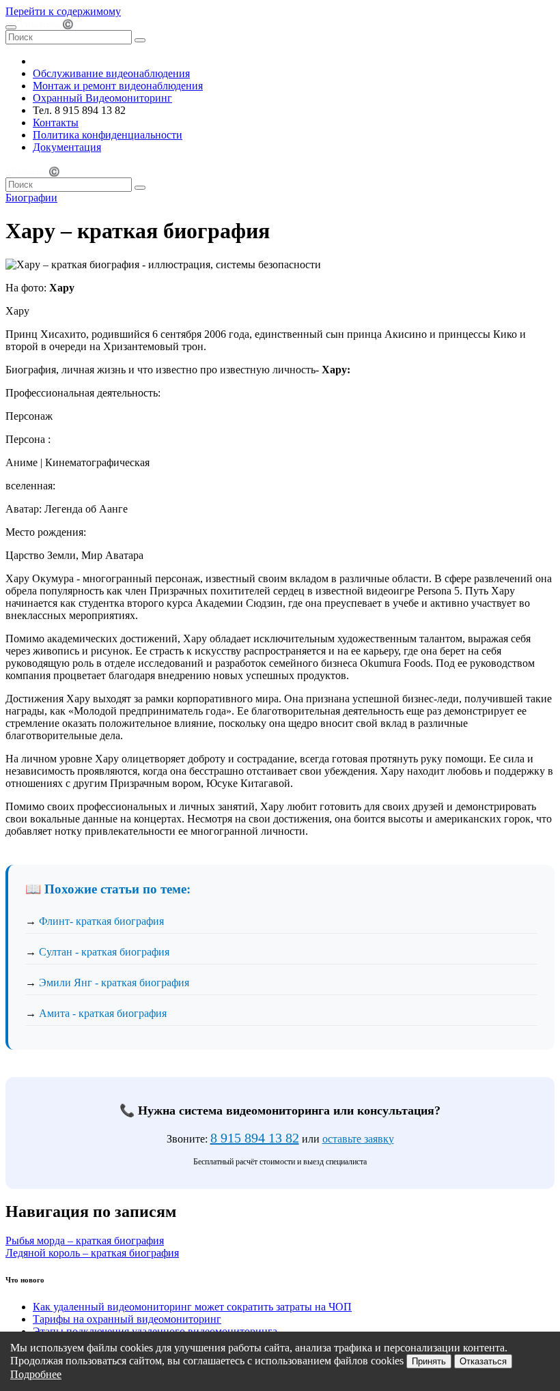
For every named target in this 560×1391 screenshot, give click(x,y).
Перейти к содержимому (63, 11)
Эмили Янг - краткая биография (114, 982)
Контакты (56, 122)
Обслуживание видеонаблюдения (111, 73)
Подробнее (35, 1374)
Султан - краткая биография (104, 952)
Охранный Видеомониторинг (102, 98)
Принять (429, 1361)
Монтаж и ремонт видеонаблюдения (118, 85)
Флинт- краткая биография (101, 921)
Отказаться (483, 1361)
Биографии (31, 197)
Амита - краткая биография (103, 1013)
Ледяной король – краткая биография (92, 1253)
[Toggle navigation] (10, 27)
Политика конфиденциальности (107, 135)
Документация (67, 147)
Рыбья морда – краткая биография (84, 1240)
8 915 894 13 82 (254, 1137)
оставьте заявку (358, 1139)
